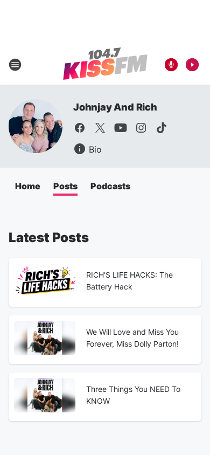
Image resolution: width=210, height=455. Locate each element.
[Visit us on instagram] (141, 127)
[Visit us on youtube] (120, 127)
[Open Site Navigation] (15, 64)
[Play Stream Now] (192, 64)
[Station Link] (105, 64)
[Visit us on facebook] (79, 127)
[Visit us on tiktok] (161, 127)
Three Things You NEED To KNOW (133, 394)
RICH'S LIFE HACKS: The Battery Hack (129, 280)
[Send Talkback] (171, 64)
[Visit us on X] (100, 127)
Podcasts (110, 186)
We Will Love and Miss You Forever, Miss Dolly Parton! (132, 337)
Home (27, 186)
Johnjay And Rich (115, 107)
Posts (65, 186)
